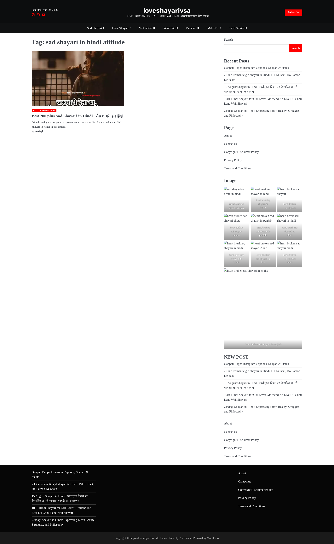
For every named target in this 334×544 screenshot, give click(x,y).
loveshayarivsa (167, 10)
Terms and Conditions (237, 168)
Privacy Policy (233, 160)
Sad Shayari (94, 28)
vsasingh (39, 131)
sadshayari (47, 110)
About (228, 135)
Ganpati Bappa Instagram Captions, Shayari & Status (256, 68)
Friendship (168, 28)
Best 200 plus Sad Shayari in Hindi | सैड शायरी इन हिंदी (77, 116)
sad (35, 110)
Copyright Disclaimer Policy (241, 152)
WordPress (213, 538)
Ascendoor (185, 538)
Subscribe (293, 12)
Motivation (145, 28)
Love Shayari (120, 28)
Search (228, 39)
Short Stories (236, 28)
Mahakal (191, 28)
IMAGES (212, 28)
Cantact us (230, 144)
